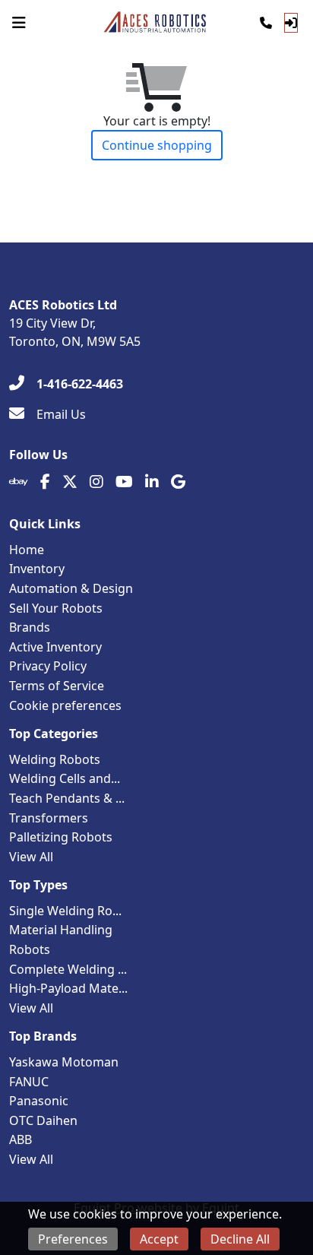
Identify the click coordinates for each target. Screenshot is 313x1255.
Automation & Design (71, 588)
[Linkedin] (152, 482)
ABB (20, 1139)
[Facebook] (45, 482)
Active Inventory (55, 647)
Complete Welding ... (68, 969)
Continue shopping (157, 145)
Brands (29, 627)
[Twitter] (69, 482)
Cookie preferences (65, 705)
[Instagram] (96, 482)
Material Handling (60, 929)
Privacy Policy (48, 666)
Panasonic (38, 1100)
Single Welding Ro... (65, 910)
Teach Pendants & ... (67, 798)
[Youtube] (124, 482)
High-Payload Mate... (68, 988)
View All (31, 856)
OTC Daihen (43, 1120)
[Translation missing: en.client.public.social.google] (178, 482)
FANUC (29, 1081)
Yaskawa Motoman (64, 1062)
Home (26, 549)
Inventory (37, 568)
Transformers (48, 818)
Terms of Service (56, 685)
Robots (29, 949)
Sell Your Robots (56, 608)
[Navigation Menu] (19, 22)
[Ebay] (18, 482)
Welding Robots (54, 759)
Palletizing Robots (60, 837)
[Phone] (266, 23)
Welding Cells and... (64, 778)
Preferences (73, 1239)
